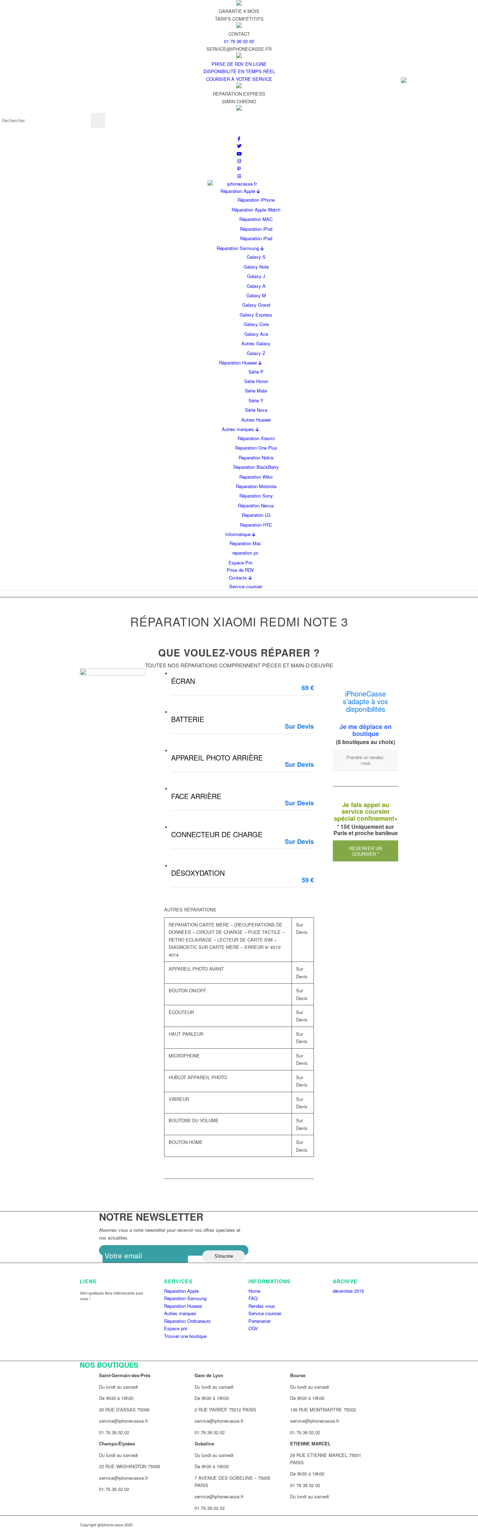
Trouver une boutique (185, 1336)
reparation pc (245, 552)
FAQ (253, 1298)
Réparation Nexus (256, 505)
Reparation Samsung (185, 1298)
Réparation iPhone (256, 199)
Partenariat (259, 1321)
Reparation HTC (256, 524)
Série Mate (256, 390)
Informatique (238, 534)
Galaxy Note (256, 266)
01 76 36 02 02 (239, 41)
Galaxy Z (256, 353)
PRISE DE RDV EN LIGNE (239, 64)
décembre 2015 (348, 1290)
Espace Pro (240, 562)
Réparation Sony (256, 495)
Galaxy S (256, 257)
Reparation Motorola (256, 486)
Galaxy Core (256, 324)
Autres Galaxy (255, 343)
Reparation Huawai (183, 1306)
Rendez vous (261, 1306)
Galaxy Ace (256, 334)
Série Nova (256, 410)
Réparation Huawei (238, 362)
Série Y (255, 400)
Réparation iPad (256, 238)
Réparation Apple (238, 191)
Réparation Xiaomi (256, 438)
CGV (253, 1328)
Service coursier (245, 586)
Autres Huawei (256, 419)
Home (254, 1290)
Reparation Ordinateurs (187, 1321)
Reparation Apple (181, 1290)
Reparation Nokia (256, 457)
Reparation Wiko (256, 476)
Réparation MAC (256, 219)
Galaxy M (256, 295)
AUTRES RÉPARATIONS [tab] (190, 909)
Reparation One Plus (256, 447)
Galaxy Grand (256, 304)
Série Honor (256, 381)
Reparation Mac (245, 543)
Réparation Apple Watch (256, 209)
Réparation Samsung (238, 248)
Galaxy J (256, 276)
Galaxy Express (256, 314)
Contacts (238, 577)
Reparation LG (256, 515)
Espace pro (175, 1328)
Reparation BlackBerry (256, 467)
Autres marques (238, 429)
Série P (255, 371)
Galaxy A (256, 286)
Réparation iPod (256, 228)
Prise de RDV (240, 570)
